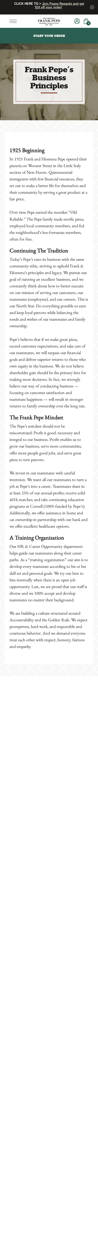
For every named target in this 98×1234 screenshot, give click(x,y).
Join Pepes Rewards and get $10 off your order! (59, 5)
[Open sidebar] (15, 21)
